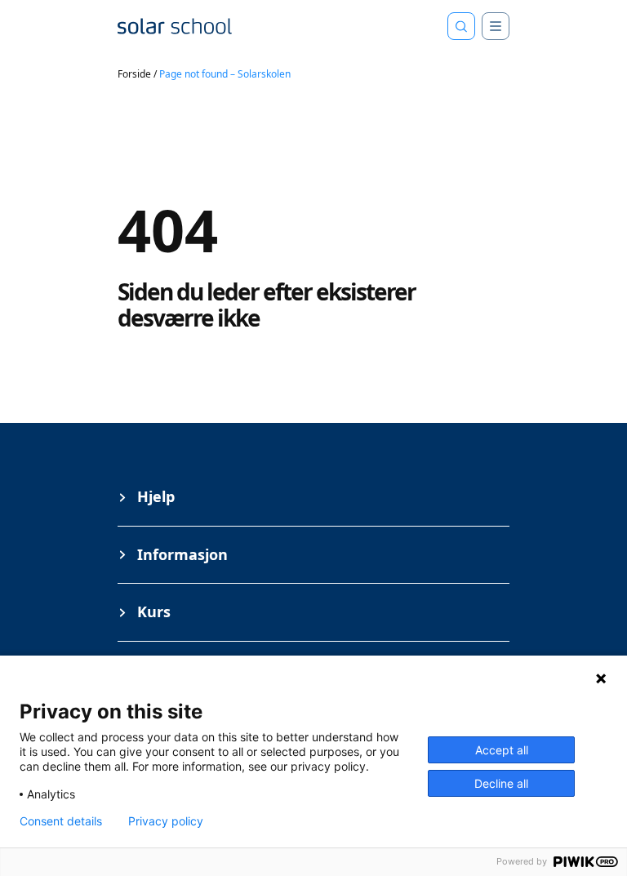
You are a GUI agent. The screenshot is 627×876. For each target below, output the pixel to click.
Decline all (501, 783)
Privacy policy (165, 821)
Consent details (61, 821)
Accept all (501, 750)
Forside (134, 74)
